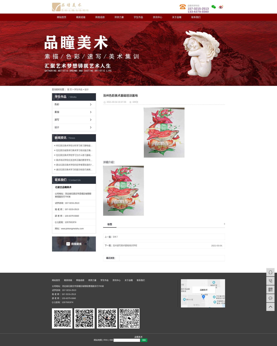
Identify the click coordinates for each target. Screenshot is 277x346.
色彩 (57, 104)
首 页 (69, 89)
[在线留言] (270, 298)
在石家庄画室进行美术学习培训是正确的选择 (75, 150)
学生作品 (138, 17)
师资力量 (119, 17)
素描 (57, 112)
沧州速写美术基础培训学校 (125, 245)
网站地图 (98, 340)
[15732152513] (270, 281)
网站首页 (61, 17)
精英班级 (80, 17)
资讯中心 (157, 17)
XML (111, 340)
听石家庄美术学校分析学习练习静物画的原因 (75, 145)
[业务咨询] (270, 272)
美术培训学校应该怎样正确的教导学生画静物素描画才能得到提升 (75, 160)
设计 (87, 89)
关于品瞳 (176, 17)
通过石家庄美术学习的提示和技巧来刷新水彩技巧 (75, 169)
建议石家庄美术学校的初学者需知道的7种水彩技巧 (75, 165)
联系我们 (196, 17)
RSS (106, 340)
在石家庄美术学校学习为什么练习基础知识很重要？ (75, 155)
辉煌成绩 (100, 17)
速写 (57, 119)
